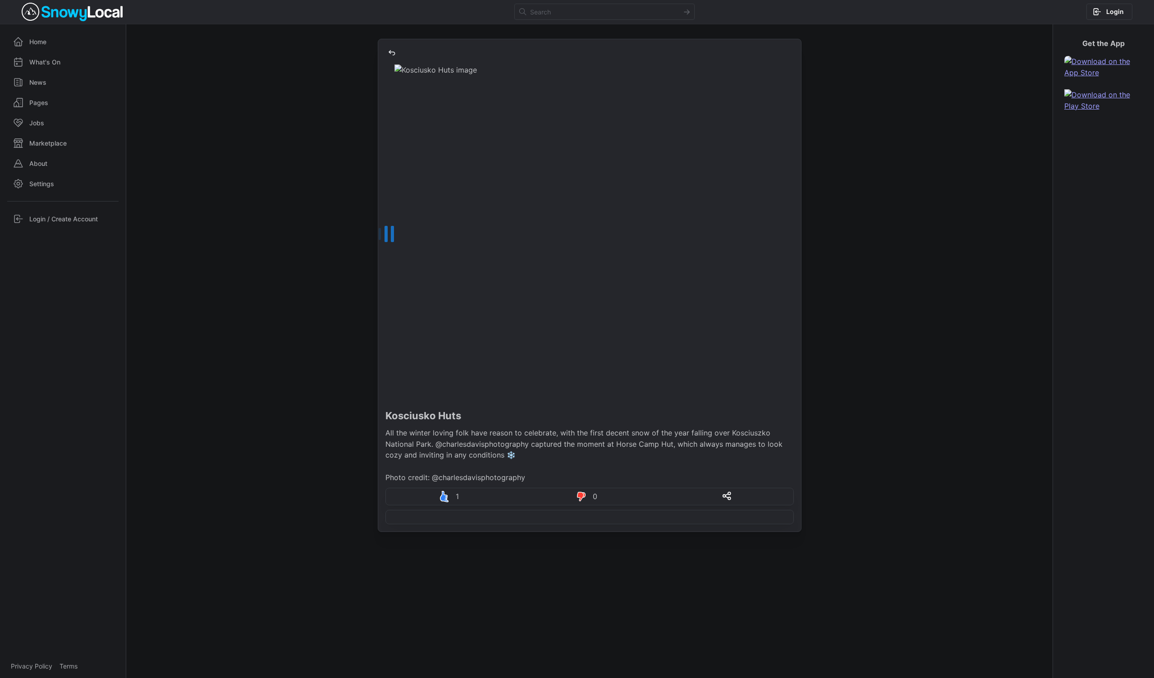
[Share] (726, 496)
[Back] (391, 52)
